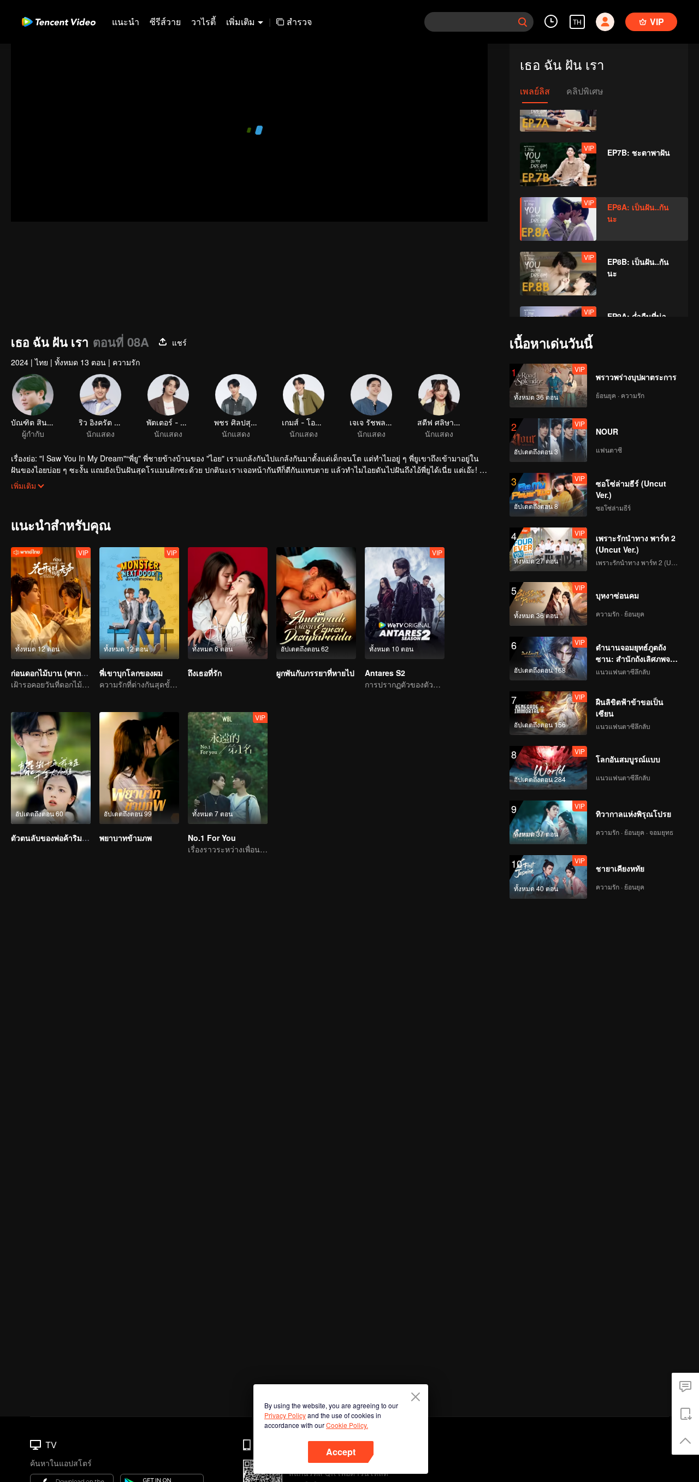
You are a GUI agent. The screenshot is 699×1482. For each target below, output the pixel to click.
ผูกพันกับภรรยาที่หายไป (315, 672)
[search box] (522, 21)
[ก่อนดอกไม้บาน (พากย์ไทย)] (51, 603)
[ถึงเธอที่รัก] (228, 603)
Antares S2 (385, 672)
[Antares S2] (405, 603)
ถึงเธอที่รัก (205, 672)
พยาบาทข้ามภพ (125, 837)
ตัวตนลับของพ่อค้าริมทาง (53, 837)
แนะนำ (125, 21)
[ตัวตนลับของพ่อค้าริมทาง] (51, 768)
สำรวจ (299, 21)
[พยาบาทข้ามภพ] (139, 768)
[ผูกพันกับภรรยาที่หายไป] (316, 603)
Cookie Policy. (347, 1425)
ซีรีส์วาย (165, 21)
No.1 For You (212, 837)
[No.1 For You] (228, 768)
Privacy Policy (285, 1415)
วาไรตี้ (203, 21)
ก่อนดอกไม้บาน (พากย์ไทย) (56, 672)
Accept (341, 1451)
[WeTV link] (59, 22)
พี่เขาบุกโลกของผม (131, 672)
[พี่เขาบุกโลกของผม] (139, 603)
